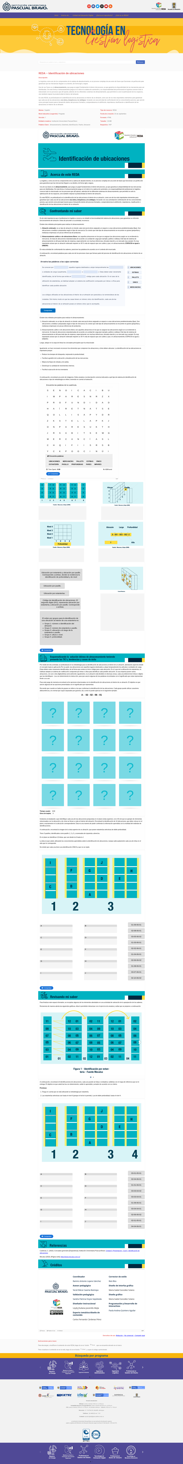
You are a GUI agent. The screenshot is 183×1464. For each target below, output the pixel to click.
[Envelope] (89, 6)
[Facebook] (93, 6)
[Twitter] (98, 6)
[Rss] (110, 6)
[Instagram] (102, 6)
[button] (40, 1367)
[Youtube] (106, 6)
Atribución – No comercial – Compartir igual (130, 1335)
